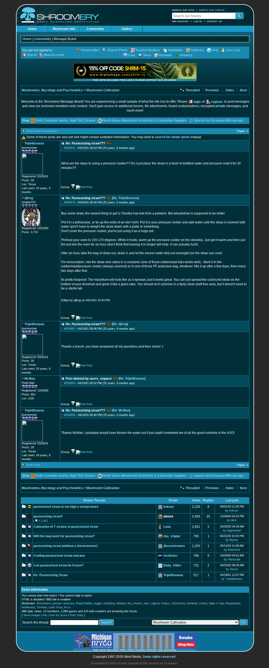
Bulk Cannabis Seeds (52, 120)
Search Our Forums (212, 10)
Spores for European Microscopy (219, 120)
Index (229, 90)
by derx (232, 520)
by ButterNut (232, 549)
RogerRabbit (84, 603)
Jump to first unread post (41, 131)
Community (95, 29)
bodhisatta (28, 607)
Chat (131, 55)
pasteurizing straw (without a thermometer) (65, 546)
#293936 (69, 414)
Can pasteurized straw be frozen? (58, 565)
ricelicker (170, 555)
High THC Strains (82, 120)
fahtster (121, 603)
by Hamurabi (232, 559)
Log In (198, 21)
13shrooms (178, 603)
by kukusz (232, 510)
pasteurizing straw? (48, 516)
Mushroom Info (64, 29)
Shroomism (44, 603)
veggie (97, 603)
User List (233, 50)
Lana (167, 527)
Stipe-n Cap (216, 603)
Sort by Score (59, 615)
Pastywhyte (232, 603)
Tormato (42, 607)
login (197, 102)
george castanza (63, 603)
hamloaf (192, 603)
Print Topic (76, 615)
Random (165, 55)
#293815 (69, 147)
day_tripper (172, 536)
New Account (180, 21)
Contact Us (214, 21)
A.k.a (67, 607)
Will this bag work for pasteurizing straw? (64, 536)
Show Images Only (35, 615)
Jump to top (32, 464)
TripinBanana (128, 198)
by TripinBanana (231, 578)
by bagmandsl (232, 530)
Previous (212, 90)
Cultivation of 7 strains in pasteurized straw (65, 527)
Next (243, 90)
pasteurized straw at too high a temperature (66, 507)
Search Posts (117, 50)
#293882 (69, 328)
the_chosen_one (138, 603)
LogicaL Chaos (159, 603)
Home (32, 29)
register (217, 102)
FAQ (215, 50)
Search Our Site (183, 10)
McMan (123, 410)
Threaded (192, 90)
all (44, 520)
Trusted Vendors (148, 50)
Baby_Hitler (172, 565)
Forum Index (90, 50)
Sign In (32, 55)
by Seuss (232, 569)
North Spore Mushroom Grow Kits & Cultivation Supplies (145, 120)
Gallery (127, 29)
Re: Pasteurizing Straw (50, 575)
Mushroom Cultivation (102, 90)
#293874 (69, 202)
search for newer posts (172, 137)
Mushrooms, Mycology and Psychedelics (52, 90)
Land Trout (56, 607)
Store (147, 55)
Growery (186, 55)
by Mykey (232, 539)
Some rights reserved (159, 657)
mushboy (109, 603)
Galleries (197, 50)
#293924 (69, 383)
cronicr (203, 603)
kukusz (168, 507)
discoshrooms (174, 546)
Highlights (175, 50)
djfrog (122, 324)
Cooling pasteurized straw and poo (59, 555)
